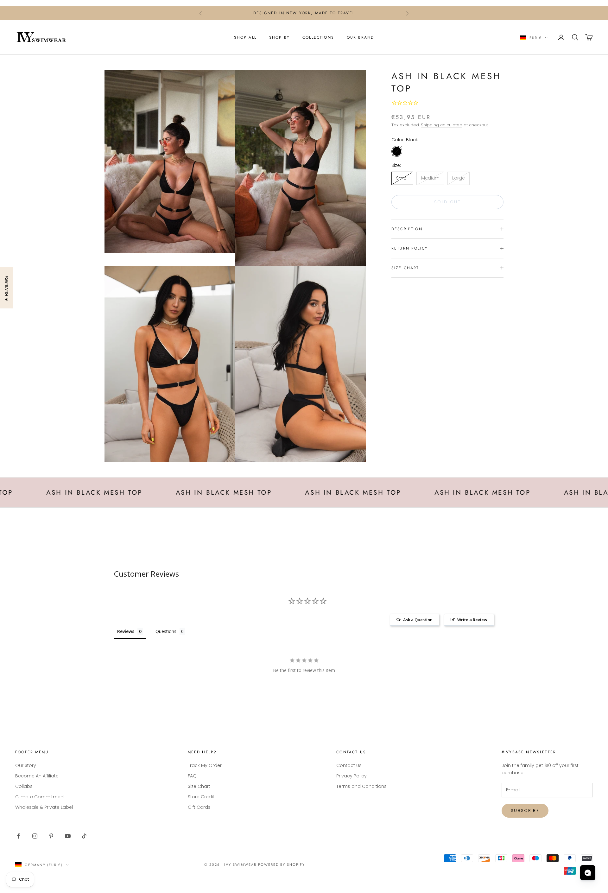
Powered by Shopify (281, 864)
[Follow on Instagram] (35, 836)
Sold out (447, 202)
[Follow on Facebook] (18, 836)
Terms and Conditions (361, 786)
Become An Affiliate (37, 776)
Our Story (25, 765)
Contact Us (349, 765)
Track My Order (205, 765)
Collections (318, 37)
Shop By (279, 37)
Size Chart (199, 786)
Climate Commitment (40, 797)
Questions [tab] (165, 631)
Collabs (24, 786)
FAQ (192, 776)
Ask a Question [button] (418, 620)
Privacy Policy (351, 776)
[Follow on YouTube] (68, 836)
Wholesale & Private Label (44, 807)
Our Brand (360, 37)
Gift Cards (199, 807)
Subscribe (525, 811)
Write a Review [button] (472, 620)
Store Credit (201, 797)
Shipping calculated (441, 125)
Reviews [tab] (125, 631)
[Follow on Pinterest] (51, 836)
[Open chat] (587, 872)
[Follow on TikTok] (84, 836)
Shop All (245, 37)
